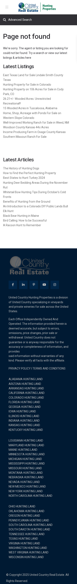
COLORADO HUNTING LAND (26, 397)
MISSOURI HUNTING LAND (25, 468)
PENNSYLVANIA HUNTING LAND (29, 520)
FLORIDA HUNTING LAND (24, 402)
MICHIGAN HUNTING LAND (25, 459)
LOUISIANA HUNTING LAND (26, 440)
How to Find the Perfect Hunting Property (29, 173)
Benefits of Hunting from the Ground (26, 201)
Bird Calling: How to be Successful (25, 220)
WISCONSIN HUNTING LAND (26, 557)
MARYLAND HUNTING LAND (26, 445)
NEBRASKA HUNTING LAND (26, 477)
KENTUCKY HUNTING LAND (26, 429)
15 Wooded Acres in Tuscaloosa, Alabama (30, 108)
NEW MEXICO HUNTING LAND (27, 486)
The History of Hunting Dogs (21, 168)
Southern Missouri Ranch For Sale (25, 136)
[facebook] (13, 285)
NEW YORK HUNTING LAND (26, 491)
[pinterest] (34, 285)
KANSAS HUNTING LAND (24, 425)
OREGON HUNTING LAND (24, 515)
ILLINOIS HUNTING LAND (24, 416)
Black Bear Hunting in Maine (21, 215)
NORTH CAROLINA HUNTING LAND (30, 495)
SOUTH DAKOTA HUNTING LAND (29, 529)
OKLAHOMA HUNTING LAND (26, 511)
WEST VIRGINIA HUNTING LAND (28, 552)
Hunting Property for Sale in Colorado (27, 84)
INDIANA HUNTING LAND (24, 420)
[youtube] (44, 285)
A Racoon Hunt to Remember (22, 225)
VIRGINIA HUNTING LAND (24, 543)
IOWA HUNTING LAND (22, 411)
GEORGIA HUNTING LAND (25, 406)
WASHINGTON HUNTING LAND (28, 548)
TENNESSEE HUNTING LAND (27, 534)
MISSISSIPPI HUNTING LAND (27, 463)
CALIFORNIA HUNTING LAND (27, 393)
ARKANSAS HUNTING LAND (26, 388)
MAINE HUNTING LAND (23, 449)
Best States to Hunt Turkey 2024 (24, 177)
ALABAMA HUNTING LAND (26, 379)
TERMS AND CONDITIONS (49, 368)
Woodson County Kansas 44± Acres (26, 127)
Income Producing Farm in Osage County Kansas (34, 132)
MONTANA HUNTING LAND (26, 472)
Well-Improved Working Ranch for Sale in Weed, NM (36, 122)
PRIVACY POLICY (20, 368)
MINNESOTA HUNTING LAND (27, 454)
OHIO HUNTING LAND (22, 506)
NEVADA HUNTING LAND (24, 482)
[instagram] (55, 285)
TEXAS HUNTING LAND (23, 538)
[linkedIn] (23, 285)
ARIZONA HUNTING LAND (25, 384)
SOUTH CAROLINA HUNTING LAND (31, 525)
